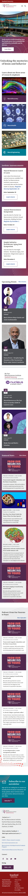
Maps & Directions (6, 882)
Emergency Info (6, 886)
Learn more (10, 197)
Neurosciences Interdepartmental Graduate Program (13, 846)
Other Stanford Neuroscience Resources (12, 850)
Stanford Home (6, 880)
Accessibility (18, 890)
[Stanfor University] (7, 1)
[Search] (25, 6)
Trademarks (17, 886)
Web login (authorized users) (11, 833)
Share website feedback (9, 831)
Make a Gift (7, 867)
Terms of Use (18, 880)
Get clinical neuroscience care (10, 843)
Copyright (17, 884)
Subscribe (7, 801)
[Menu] (22, 6)
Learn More (7, 49)
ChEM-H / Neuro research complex (11, 840)
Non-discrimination (19, 888)
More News (22, 455)
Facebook (3, 859)
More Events (22, 282)
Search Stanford (6, 884)
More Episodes (21, 618)
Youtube (15, 859)
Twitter (11, 859)
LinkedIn (7, 859)
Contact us (5, 817)
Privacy (16, 882)
